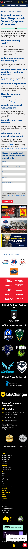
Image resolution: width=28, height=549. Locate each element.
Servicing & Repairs (7, 480)
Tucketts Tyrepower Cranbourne (15, 5)
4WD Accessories (6, 474)
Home (4, 11)
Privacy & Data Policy (11, 541)
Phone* (11, 167)
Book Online (6, 492)
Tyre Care (4, 461)
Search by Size (6, 457)
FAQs (6, 145)
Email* (4, 172)
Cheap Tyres (5, 512)
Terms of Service (20, 195)
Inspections (5, 478)
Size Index (4, 506)
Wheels (4, 465)
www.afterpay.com (12, 102)
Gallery (4, 499)
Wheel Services (6, 484)
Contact (4, 490)
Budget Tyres (5, 510)
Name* (4, 161)
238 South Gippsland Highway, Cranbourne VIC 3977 (14, 413)
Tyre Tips (4, 463)
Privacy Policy (10, 195)
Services (4, 472)
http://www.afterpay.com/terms (11, 80)
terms (11, 145)
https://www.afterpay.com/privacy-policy (14, 148)
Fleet (3, 494)
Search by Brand (6, 459)
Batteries (4, 476)
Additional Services (7, 486)
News (4, 496)
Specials (4, 488)
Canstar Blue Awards (7, 508)
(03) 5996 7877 (10, 417)
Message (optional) (7, 182)
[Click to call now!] (18, 2)
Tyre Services (5, 482)
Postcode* (5, 177)
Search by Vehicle (7, 455)
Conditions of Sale (21, 541)
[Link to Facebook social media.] (14, 545)
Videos (4, 501)
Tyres (3, 453)
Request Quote (8, 201)
